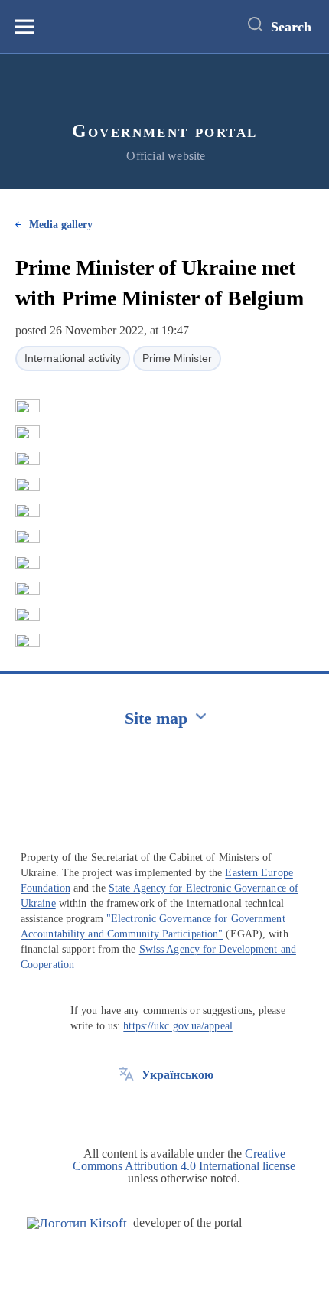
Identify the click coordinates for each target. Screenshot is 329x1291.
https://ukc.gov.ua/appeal (178, 1026)
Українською (177, 1074)
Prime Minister (177, 358)
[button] (27, 406)
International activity (72, 358)
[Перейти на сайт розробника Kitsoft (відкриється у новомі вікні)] (77, 1223)
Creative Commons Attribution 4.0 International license (184, 1159)
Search (291, 26)
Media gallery (61, 224)
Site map (156, 718)
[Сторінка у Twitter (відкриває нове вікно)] (126, 1109)
